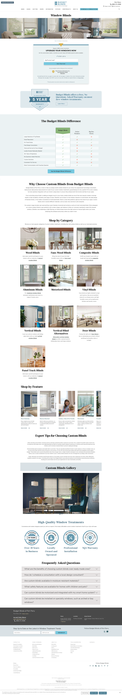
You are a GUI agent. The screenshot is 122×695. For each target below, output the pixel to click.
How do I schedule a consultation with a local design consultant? (54, 575)
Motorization (49, 9)
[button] (107, 6)
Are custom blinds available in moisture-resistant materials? (51, 580)
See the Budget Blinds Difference (61, 171)
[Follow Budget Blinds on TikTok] (108, 666)
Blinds (22, 9)
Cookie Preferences (16, 672)
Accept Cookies (103, 693)
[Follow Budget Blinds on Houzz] (96, 666)
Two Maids (34, 655)
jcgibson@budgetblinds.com (19, 619)
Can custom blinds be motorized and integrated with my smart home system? (59, 592)
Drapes (42, 9)
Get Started (61, 64)
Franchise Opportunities (7, 2)
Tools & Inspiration (76, 642)
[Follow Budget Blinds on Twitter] (102, 666)
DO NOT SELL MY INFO (17, 670)
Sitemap (14, 663)
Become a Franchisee (55, 655)
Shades (28, 9)
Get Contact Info (117, 6)
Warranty (53, 654)
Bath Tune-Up (34, 647)
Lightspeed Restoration (36, 650)
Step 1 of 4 (62, 56)
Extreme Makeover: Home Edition (76, 646)
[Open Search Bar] (119, 9)
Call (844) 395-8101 (16, 649)
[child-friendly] (67, 404)
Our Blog (92, 642)
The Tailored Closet (35, 654)
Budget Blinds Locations (17, 647)
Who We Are (53, 644)
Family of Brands (36, 642)
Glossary (72, 650)
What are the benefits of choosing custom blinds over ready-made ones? (57, 569)
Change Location (25, 613)
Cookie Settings (85, 693)
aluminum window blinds (34, 293)
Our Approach (54, 646)
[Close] (120, 692)
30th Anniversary (54, 650)
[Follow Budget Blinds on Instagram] (93, 666)
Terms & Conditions (16, 667)
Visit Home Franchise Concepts (38, 657)
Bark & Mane (34, 646)
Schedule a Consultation (89, 9)
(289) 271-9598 (116, 4)
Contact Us (16, 642)
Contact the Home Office (17, 650)
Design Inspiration (74, 649)
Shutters (35, 9)
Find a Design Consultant (17, 646)
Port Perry (118, 2)
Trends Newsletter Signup (75, 647)
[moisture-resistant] (48, 404)
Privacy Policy (81, 77)
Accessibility (15, 668)
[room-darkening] (29, 404)
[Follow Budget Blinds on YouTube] (99, 666)
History (52, 647)
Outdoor (57, 9)
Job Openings (53, 657)
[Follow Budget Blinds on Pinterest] (105, 666)
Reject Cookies (94, 693)
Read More (24, 428)
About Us (75, 9)
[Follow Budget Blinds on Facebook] (90, 666)
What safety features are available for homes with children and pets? (55, 586)
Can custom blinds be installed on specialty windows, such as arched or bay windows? (58, 600)
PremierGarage (35, 652)
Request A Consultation (17, 644)
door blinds (95, 334)
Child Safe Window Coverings (56, 652)
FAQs (72, 652)
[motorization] (86, 404)
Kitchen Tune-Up (35, 649)
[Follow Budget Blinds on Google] (107, 631)
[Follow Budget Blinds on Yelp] (104, 631)
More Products (67, 9)
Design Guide (73, 644)
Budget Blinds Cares (55, 649)
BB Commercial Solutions (37, 644)
